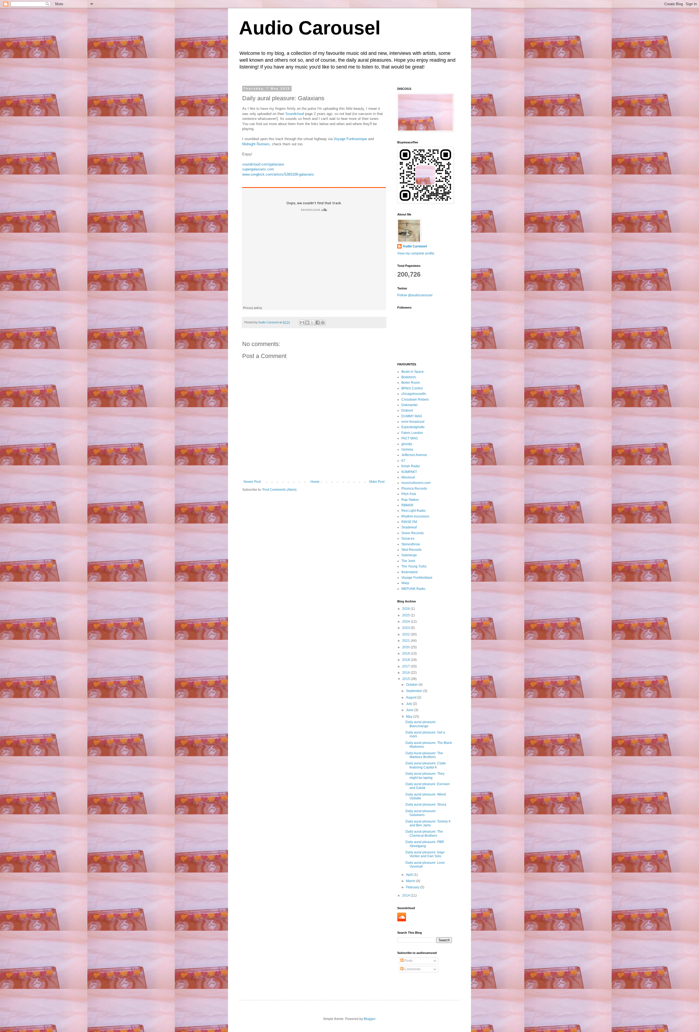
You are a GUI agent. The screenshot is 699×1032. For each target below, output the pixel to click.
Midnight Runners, (256, 144)
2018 (406, 660)
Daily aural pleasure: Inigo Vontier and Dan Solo (425, 854)
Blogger (369, 1019)
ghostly (406, 444)
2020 (406, 647)
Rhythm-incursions (415, 516)
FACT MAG (409, 438)
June (410, 710)
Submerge (409, 555)
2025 (406, 615)
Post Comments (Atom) (279, 490)
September (414, 691)
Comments (412, 969)
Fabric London (412, 433)
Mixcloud (408, 477)
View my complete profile (415, 253)
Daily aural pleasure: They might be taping (425, 775)
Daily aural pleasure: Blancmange (420, 724)
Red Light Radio (413, 511)
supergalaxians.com (258, 169)
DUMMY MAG (411, 416)
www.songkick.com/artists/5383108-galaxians (278, 174)
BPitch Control (412, 388)
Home (314, 482)
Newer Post (252, 482)
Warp (405, 583)
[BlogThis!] (307, 322)
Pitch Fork (408, 494)
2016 (406, 673)
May (409, 716)
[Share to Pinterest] (322, 322)
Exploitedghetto (413, 427)
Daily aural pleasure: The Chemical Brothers (424, 833)
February (413, 887)
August (411, 697)
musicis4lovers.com (416, 483)
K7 (403, 461)
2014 (406, 895)
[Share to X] (312, 322)
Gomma (407, 449)
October (412, 685)
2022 (406, 634)
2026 (406, 609)
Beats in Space (412, 372)
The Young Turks (413, 566)
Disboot (407, 410)
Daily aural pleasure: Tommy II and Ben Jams (427, 823)
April (410, 875)
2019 (406, 653)
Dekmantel (409, 405)
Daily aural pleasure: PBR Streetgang (424, 844)
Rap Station (410, 500)
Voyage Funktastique (350, 139)
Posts (408, 961)
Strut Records (411, 550)
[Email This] (302, 322)
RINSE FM (409, 522)
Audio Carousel (309, 28)
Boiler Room (410, 383)
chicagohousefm (413, 394)
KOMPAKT (409, 472)
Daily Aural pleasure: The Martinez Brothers (424, 755)
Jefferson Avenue (414, 455)
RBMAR (407, 505)
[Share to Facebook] (317, 322)
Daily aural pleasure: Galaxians (420, 813)
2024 (406, 621)
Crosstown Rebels (415, 399)
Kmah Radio (410, 466)
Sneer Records (412, 533)
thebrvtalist (409, 572)
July (409, 704)
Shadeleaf (409, 527)
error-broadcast (412, 422)
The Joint (408, 561)
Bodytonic (408, 377)
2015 (406, 679)
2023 (406, 628)
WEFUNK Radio (413, 589)
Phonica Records (414, 488)
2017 (406, 666)
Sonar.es (407, 538)
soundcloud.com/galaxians (263, 164)
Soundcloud (295, 114)
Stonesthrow (410, 544)
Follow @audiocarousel (415, 295)
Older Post (376, 482)
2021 (406, 641)
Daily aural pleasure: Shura (425, 804)
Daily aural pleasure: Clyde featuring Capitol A (425, 765)
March (411, 881)
